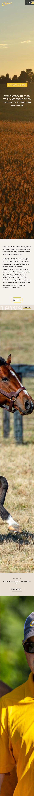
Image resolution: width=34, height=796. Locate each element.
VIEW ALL (27, 308)
